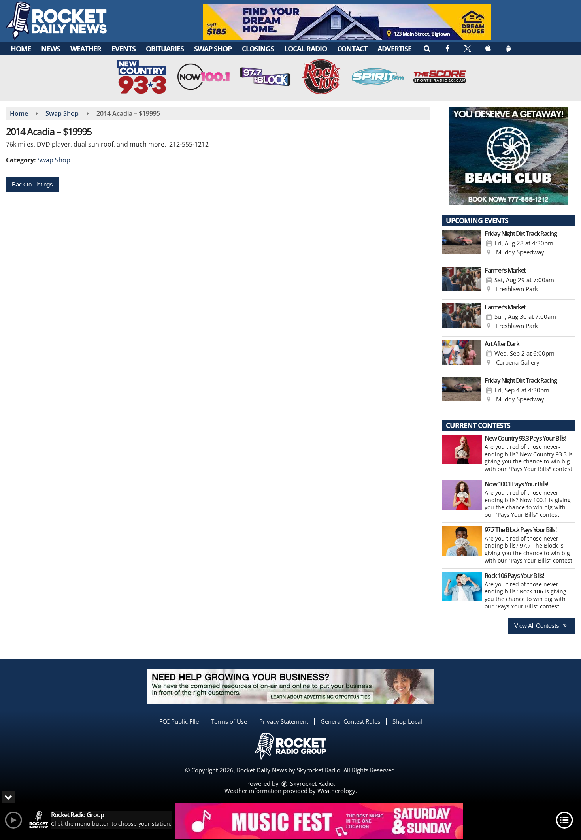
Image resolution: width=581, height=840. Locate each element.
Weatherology (336, 791)
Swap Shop (213, 48)
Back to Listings (32, 184)
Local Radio (305, 48)
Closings (258, 48)
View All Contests (537, 625)
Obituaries (165, 48)
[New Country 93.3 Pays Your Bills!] (462, 449)
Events (123, 48)
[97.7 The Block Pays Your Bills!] (462, 541)
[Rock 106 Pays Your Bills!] (462, 586)
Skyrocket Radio (311, 783)
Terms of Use (229, 721)
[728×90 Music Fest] (319, 821)
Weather (85, 48)
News (50, 48)
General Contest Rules (350, 721)
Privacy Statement (283, 721)
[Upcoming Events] (461, 244)
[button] (427, 48)
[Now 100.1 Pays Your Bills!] (462, 495)
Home (21, 48)
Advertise (394, 48)
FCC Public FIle (179, 721)
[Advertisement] (347, 22)
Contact (352, 48)
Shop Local (407, 721)
